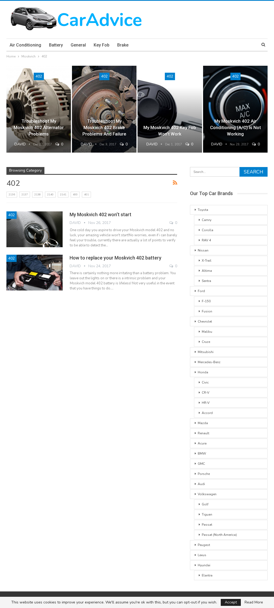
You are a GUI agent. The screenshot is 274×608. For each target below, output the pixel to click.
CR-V (205, 392)
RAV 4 (206, 240)
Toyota (203, 210)
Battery (56, 45)
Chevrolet (205, 321)
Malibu (207, 332)
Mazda (203, 423)
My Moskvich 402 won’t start (100, 214)
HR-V (206, 403)
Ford (201, 291)
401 (86, 194)
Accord (207, 413)
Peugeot (204, 545)
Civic (205, 382)
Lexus (202, 555)
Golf (205, 504)
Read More (254, 602)
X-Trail (206, 260)
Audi (201, 484)
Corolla (207, 230)
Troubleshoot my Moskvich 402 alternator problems (39, 127)
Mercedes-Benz (209, 362)
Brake (122, 45)
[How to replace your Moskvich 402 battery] (34, 273)
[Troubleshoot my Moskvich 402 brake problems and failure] (104, 109)
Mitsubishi (206, 352)
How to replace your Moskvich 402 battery (115, 258)
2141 (63, 194)
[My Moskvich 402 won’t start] (34, 229)
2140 (50, 194)
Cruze (206, 342)
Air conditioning (25, 45)
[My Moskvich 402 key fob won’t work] (170, 109)
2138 (37, 194)
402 (39, 76)
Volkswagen (207, 494)
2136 (12, 194)
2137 (24, 194)
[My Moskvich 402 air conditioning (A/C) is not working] (235, 109)
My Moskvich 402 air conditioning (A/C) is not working (235, 127)
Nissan (203, 250)
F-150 (206, 301)
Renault (203, 433)
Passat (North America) (219, 535)
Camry (206, 220)
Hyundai (204, 565)
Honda (203, 372)
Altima (207, 271)
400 (75, 194)
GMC (201, 464)
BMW (202, 453)
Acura (202, 443)
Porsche (204, 474)
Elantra (207, 575)
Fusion (207, 311)
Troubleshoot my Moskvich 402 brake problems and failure (104, 127)
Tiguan (207, 514)
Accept (231, 602)
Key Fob (101, 45)
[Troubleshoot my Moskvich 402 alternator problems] (38, 109)
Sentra (206, 281)
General (78, 45)
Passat (207, 524)
